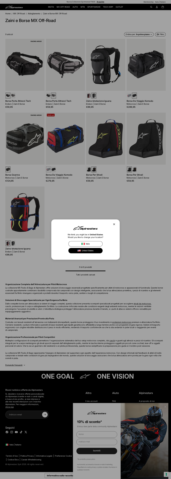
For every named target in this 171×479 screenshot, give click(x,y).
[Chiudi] (115, 224)
